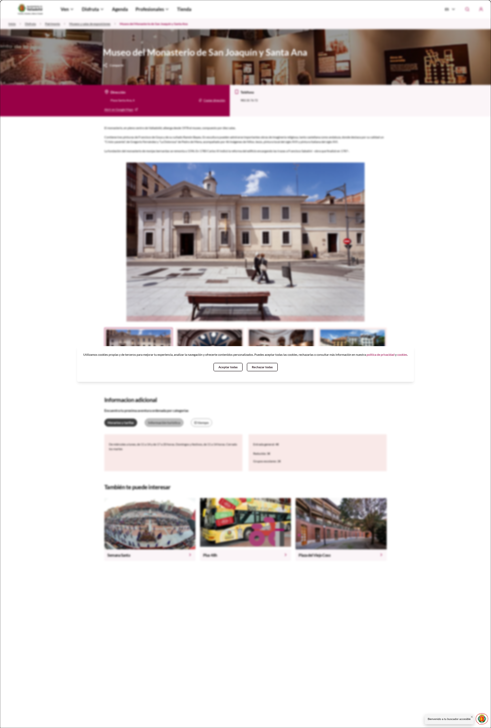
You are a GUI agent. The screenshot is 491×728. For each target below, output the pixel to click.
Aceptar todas (228, 367)
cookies (402, 354)
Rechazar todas (262, 367)
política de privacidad (381, 354)
